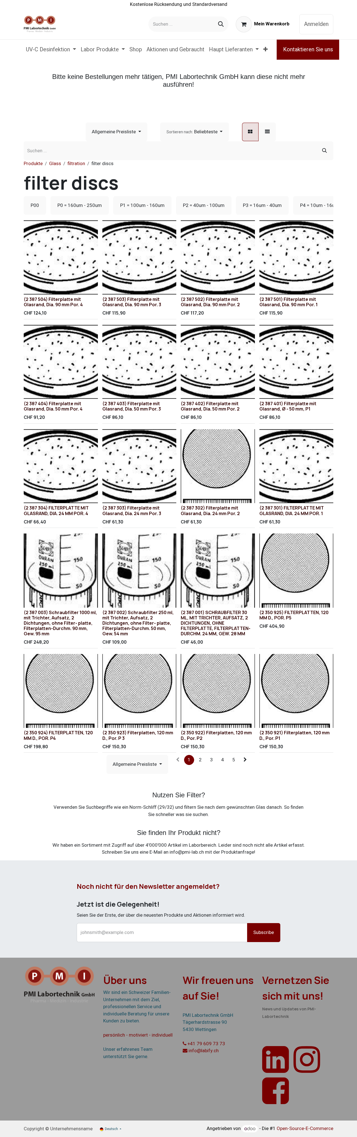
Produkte (33, 163)
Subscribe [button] (263, 932)
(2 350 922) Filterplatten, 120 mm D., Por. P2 (216, 735)
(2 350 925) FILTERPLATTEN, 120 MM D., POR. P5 (294, 615)
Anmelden (316, 24)
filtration (76, 163)
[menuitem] (51, 49)
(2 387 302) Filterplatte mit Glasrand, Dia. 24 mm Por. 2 (210, 510)
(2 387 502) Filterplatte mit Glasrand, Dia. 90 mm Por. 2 (210, 302)
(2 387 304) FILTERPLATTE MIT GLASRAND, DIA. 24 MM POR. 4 (56, 510)
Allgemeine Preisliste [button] (114, 131)
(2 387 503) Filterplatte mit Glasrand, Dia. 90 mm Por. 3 (131, 302)
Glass (55, 163)
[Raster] (250, 131)
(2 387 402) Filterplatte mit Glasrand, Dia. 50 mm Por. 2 (210, 406)
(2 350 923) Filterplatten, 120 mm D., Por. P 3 (137, 735)
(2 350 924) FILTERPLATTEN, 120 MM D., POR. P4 (58, 735)
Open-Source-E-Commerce (305, 1128)
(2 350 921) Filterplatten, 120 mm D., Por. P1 (294, 735)
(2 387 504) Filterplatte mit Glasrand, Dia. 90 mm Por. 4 (53, 302)
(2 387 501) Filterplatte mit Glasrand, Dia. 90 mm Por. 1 (288, 302)
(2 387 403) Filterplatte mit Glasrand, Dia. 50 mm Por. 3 (131, 406)
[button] (194, 131)
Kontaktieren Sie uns (308, 49)
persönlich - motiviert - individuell (138, 1035)
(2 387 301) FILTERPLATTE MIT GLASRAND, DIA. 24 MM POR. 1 (291, 510)
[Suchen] (220, 24)
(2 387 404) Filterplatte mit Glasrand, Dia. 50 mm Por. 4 (53, 406)
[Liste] (267, 131)
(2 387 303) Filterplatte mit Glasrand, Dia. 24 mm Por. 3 (131, 510)
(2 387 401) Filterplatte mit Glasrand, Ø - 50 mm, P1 (287, 406)
